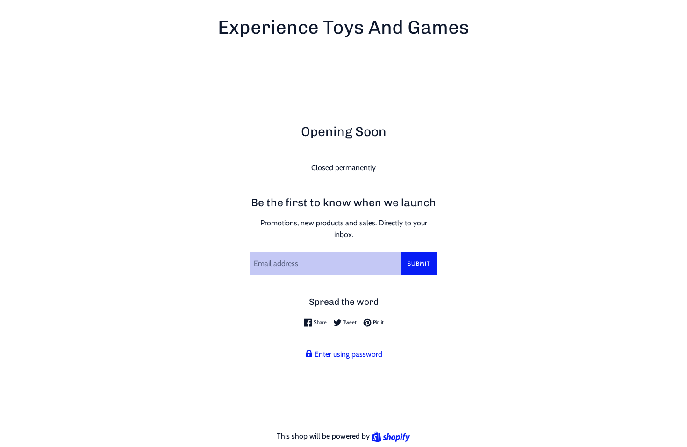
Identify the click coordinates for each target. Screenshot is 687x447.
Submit (419, 263)
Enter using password (347, 354)
